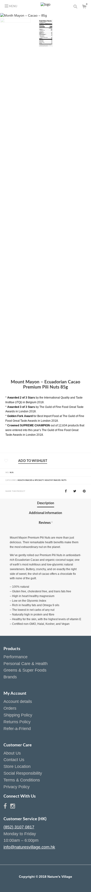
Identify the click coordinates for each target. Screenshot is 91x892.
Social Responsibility (23, 773)
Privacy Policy (17, 786)
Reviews (45, 523)
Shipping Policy (18, 715)
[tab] (45, 503)
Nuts (63, 480)
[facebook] (7, 807)
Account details (18, 701)
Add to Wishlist (32, 461)
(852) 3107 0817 (19, 827)
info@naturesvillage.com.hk (29, 847)
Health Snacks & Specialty (31, 480)
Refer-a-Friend (17, 728)
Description (45, 503)
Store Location (17, 766)
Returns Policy (17, 721)
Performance (16, 657)
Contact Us (14, 759)
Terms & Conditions (22, 780)
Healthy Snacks (52, 480)
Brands (10, 677)
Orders (10, 708)
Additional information (45, 513)
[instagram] (12, 807)
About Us (12, 753)
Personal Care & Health (26, 663)
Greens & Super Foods (25, 670)
